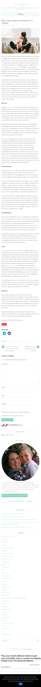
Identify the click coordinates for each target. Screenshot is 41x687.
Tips (3, 632)
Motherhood (11, 341)
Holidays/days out (7, 578)
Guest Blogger (6, 576)
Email (3, 396)
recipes (4, 612)
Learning (4, 584)
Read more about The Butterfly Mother (14, 495)
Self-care (4, 626)
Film (3, 570)
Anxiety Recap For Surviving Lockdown (13, 517)
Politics (4, 604)
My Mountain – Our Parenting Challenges (14, 598)
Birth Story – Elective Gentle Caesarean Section (16, 527)
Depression (5, 567)
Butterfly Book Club (7, 556)
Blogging (4, 551)
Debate (4, 565)
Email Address (6, 667)
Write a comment (22, 341)
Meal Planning (6, 592)
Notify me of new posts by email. (13, 416)
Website (4, 404)
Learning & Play (6, 587)
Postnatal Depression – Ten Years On (13, 514)
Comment (5, 364)
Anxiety (4, 545)
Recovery (4, 615)
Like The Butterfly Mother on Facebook (20, 501)
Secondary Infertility (8, 623)
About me (5, 539)
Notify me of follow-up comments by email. (16, 412)
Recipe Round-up (7, 609)
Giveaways (5, 573)
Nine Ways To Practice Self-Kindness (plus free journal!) (18, 519)
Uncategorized (6, 634)
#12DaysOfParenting (8, 537)
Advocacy (4, 542)
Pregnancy (5, 606)
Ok (20, 684)
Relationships (6, 618)
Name (3, 387)
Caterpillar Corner (7, 559)
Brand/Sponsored (7, 553)
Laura (16, 25)
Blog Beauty (28, 649)
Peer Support (6, 601)
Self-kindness (6, 629)
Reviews (4, 620)
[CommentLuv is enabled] (12, 426)
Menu (21, 14)
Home (3, 581)
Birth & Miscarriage (7, 548)
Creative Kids (5, 562)
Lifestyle (4, 590)
